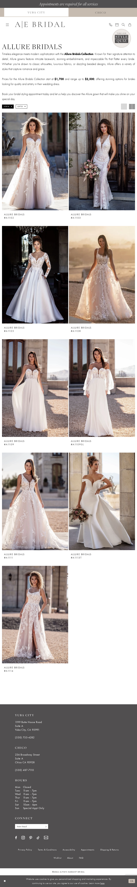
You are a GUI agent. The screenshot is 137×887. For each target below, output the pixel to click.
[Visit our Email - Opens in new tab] (46, 838)
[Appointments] (117, 24)
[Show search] (123, 24)
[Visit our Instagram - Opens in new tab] (23, 838)
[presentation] (35, 161)
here (102, 883)
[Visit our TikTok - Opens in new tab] (38, 837)
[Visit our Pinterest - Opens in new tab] (30, 838)
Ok (131, 881)
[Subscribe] (45, 826)
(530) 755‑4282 (25, 737)
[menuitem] (36, 12)
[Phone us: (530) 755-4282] (110, 24)
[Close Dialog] (5, 881)
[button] (7, 24)
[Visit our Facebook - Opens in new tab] (16, 837)
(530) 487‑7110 (24, 770)
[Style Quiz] (121, 38)
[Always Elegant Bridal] (40, 24)
